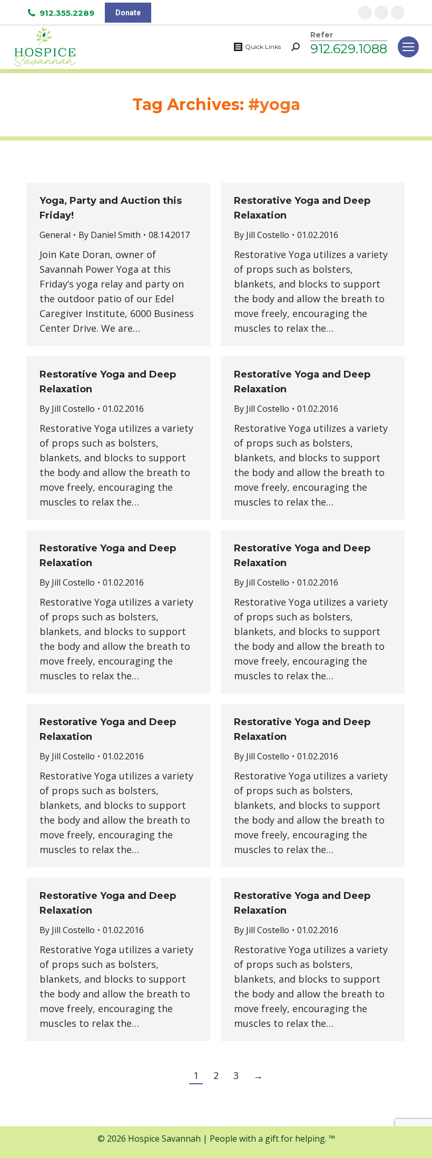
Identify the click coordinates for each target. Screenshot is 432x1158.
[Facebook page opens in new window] (365, 12)
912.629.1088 (348, 48)
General (55, 235)
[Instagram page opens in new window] (381, 12)
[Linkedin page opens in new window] (398, 12)
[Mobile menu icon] (408, 46)
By (109, 235)
